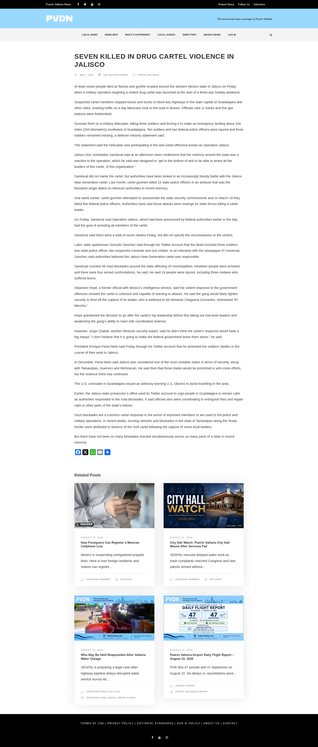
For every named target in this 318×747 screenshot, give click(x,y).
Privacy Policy (121, 723)
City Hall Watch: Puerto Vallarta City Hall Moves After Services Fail (200, 544)
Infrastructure (96, 697)
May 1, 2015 (86, 74)
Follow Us (244, 4)
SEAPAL (112, 697)
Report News (226, 4)
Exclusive (126, 579)
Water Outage (127, 697)
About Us (212, 723)
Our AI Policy (188, 723)
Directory (190, 34)
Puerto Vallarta (148, 74)
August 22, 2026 (92, 537)
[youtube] (92, 4)
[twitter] (85, 4)
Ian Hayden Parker (115, 74)
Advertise (259, 4)
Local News (90, 34)
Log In (232, 34)
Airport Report (185, 685)
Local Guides (166, 34)
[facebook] (78, 4)
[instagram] (99, 4)
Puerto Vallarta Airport (191, 691)
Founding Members (98, 579)
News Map (111, 34)
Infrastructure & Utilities (103, 691)
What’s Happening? (137, 34)
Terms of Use (92, 723)
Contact (230, 723)
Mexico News (212, 34)
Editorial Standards (156, 723)
